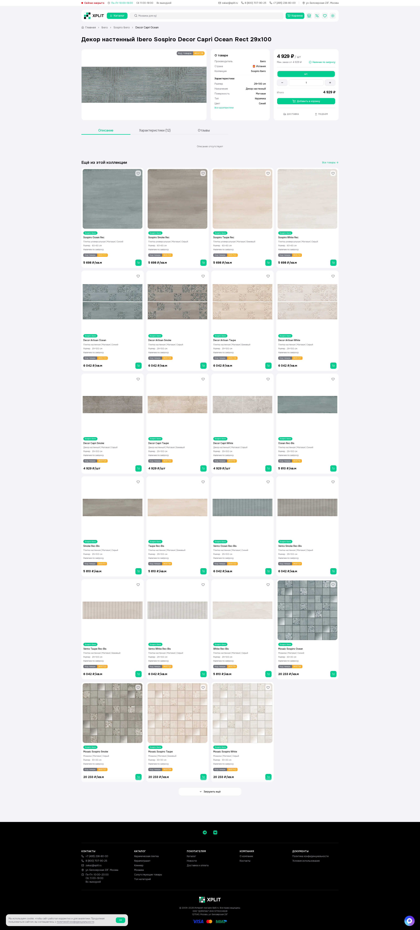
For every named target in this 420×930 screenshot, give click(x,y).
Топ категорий (142, 879)
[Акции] (317, 15)
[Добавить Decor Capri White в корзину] (268, 468)
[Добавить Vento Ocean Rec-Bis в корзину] (268, 571)
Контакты (245, 860)
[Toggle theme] (332, 15)
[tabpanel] (210, 146)
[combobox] (209, 15)
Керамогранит (142, 860)
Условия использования (306, 860)
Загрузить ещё (212, 791)
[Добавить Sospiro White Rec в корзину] (333, 262)
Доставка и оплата (198, 865)
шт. (306, 73)
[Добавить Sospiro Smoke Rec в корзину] (203, 262)
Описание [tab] (105, 130)
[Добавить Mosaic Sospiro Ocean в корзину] (333, 674)
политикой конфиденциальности (75, 921)
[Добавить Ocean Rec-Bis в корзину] (333, 468)
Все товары (328, 162)
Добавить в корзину (308, 101)
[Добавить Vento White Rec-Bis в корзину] (203, 674)
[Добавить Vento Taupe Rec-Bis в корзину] (138, 674)
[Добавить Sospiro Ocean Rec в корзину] (138, 262)
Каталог (191, 856)
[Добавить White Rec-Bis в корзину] (268, 674)
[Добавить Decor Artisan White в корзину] (333, 365)
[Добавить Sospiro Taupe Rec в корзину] (268, 262)
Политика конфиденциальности (310, 856)
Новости (192, 860)
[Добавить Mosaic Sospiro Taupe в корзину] (203, 777)
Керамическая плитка (146, 856)
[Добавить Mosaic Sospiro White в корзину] (268, 777)
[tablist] (154, 130)
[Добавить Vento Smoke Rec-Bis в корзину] (333, 571)
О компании (246, 856)
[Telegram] (205, 832)
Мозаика (139, 870)
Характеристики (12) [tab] (155, 130)
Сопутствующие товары (148, 874)
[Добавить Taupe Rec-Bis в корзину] (203, 571)
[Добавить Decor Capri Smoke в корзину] (138, 468)
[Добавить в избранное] (138, 173)
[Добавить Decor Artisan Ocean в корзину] (138, 365)
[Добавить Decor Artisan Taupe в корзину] (268, 365)
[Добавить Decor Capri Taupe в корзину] (203, 468)
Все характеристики (224, 107)
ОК (120, 920)
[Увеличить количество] (330, 82)
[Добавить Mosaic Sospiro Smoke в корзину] (138, 777)
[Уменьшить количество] (282, 82)
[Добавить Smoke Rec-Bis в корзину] (138, 571)
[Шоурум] (309, 15)
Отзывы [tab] (204, 130)
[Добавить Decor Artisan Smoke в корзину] (203, 365)
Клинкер (138, 865)
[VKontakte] (215, 832)
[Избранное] (325, 15)
